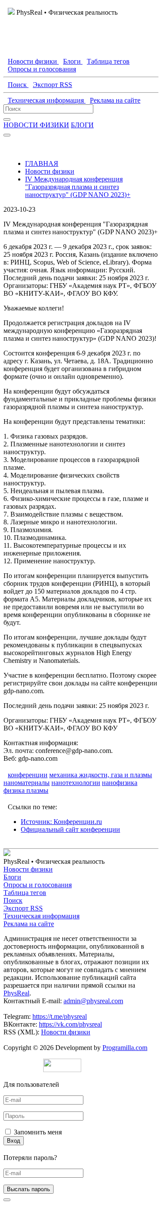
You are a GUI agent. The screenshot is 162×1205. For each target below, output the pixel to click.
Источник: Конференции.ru (61, 821)
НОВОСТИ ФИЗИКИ (36, 125)
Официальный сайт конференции (70, 829)
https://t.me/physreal (59, 1016)
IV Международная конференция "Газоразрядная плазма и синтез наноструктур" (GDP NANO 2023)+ (77, 186)
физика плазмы (25, 790)
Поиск (12, 900)
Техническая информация (41, 916)
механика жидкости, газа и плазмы (100, 775)
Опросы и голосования (37, 884)
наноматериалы (26, 782)
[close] (6, 1200)
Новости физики (49, 171)
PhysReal (16, 993)
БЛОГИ (82, 125)
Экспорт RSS (23, 908)
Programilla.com (124, 1047)
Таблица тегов (24, 892)
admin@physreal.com (93, 1001)
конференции (28, 775)
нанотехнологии (75, 782)
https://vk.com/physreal (70, 1024)
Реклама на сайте (28, 923)
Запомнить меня (38, 1132)
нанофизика (119, 782)
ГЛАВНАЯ (41, 163)
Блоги (12, 877)
